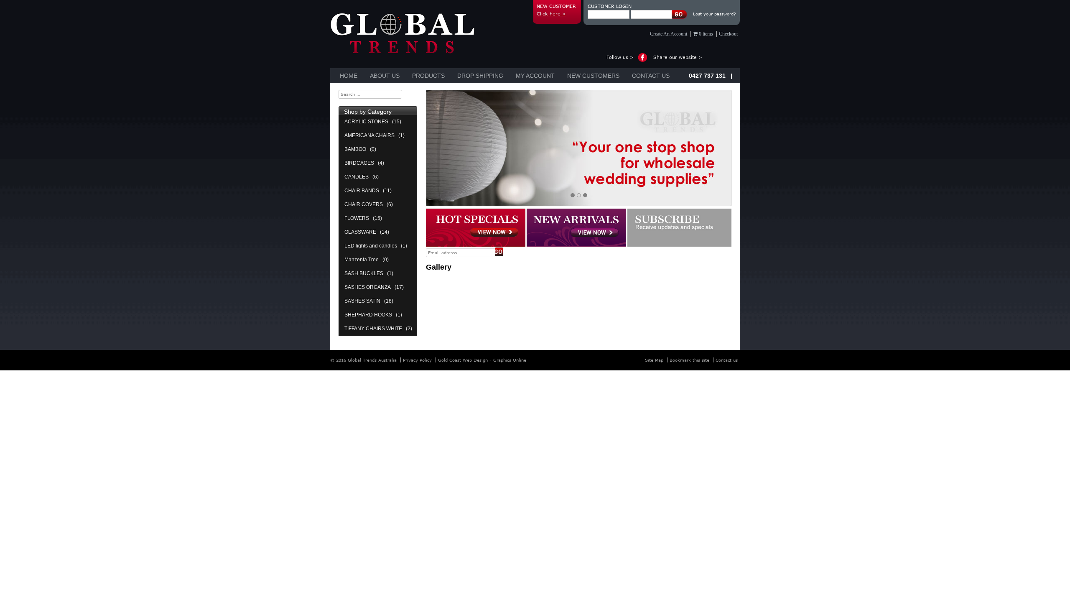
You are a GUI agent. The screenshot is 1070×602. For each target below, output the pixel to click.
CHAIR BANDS (361, 191)
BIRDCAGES (359, 163)
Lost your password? (714, 13)
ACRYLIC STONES (366, 122)
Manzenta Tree (361, 260)
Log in (680, 14)
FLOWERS (356, 218)
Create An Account (668, 34)
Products (428, 76)
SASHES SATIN (362, 301)
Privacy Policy (417, 359)
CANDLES (356, 177)
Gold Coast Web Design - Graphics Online (482, 359)
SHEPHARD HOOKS (368, 315)
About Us (385, 76)
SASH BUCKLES (363, 273)
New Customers (593, 76)
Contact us (651, 76)
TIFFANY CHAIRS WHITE (373, 329)
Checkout (728, 34)
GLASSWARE (360, 232)
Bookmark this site (689, 359)
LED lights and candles (370, 246)
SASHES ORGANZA (367, 287)
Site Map (654, 359)
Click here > (551, 13)
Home (348, 76)
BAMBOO (355, 149)
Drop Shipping (480, 76)
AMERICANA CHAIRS (369, 135)
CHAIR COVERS (363, 204)
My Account (535, 76)
